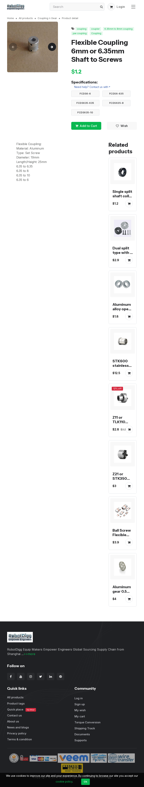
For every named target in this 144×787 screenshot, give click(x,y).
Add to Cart (88, 126)
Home (10, 18)
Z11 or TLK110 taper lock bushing (121, 424)
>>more (29, 654)
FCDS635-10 (85, 112)
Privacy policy (16, 733)
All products (26, 18)
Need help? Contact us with (91, 86)
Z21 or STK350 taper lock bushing (121, 481)
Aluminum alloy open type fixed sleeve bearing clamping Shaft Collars (121, 320)
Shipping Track (84, 728)
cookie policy (64, 781)
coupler (95, 28)
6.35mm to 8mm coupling (118, 28)
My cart (79, 716)
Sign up (79, 704)
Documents (82, 734)
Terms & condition (19, 739)
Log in (78, 698)
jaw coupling (80, 33)
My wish (80, 710)
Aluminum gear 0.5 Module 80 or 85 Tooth (122, 596)
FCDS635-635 (85, 102)
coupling (81, 28)
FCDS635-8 (116, 102)
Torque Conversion (87, 722)
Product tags (16, 703)
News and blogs (18, 727)
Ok (85, 781)
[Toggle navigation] (133, 6)
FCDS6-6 (85, 93)
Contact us (14, 715)
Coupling (96, 33)
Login (121, 7)
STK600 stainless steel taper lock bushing (122, 370)
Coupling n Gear (47, 18)
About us (13, 721)
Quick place (20, 709)
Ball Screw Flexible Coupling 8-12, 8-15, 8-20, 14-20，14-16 (121, 541)
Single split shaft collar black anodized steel (122, 200)
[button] (111, 6)
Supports (80, 740)
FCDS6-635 (116, 93)
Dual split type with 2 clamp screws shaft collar (122, 257)
